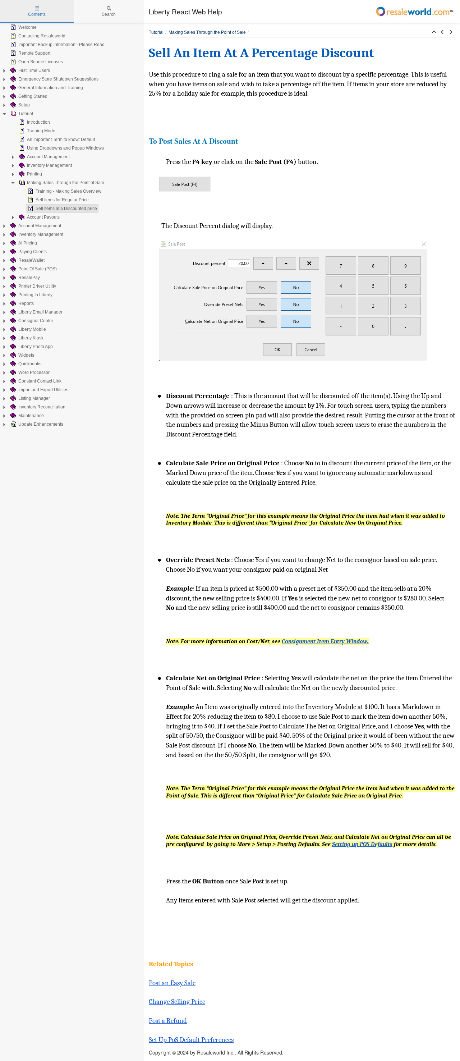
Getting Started (32, 96)
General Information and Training (50, 87)
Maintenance (31, 415)
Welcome (27, 27)
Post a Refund (168, 1021)
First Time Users (34, 70)
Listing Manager (34, 398)
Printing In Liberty (35, 294)
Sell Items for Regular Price (62, 199)
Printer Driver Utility (37, 286)
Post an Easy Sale (172, 983)
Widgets (26, 355)
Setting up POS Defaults (362, 844)
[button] (434, 32)
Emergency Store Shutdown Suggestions (58, 79)
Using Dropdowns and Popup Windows (65, 148)
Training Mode (41, 130)
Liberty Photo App (35, 346)
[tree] (72, 226)
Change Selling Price (177, 1002)
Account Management (48, 156)
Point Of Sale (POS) (37, 268)
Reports (26, 303)
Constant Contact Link (39, 381)
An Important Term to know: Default (61, 139)
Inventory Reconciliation (41, 407)
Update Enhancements (40, 424)
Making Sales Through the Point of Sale (65, 182)
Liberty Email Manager (40, 312)
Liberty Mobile (32, 329)
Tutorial (25, 113)
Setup (24, 105)
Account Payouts (43, 217)
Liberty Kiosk (30, 337)
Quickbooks (29, 363)
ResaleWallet (31, 260)
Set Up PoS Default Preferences (191, 1040)
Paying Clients (32, 251)
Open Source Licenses (40, 61)
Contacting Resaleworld (41, 35)
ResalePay (29, 277)
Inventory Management (49, 165)
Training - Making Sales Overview (68, 191)
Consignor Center (35, 320)
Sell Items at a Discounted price (66, 208)
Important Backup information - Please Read (61, 44)
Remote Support (34, 53)
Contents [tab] (37, 14)
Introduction (38, 122)
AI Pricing (27, 243)
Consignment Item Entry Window (324, 641)
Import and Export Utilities (43, 389)
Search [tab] (109, 14)
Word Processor (34, 372)
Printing (34, 174)
